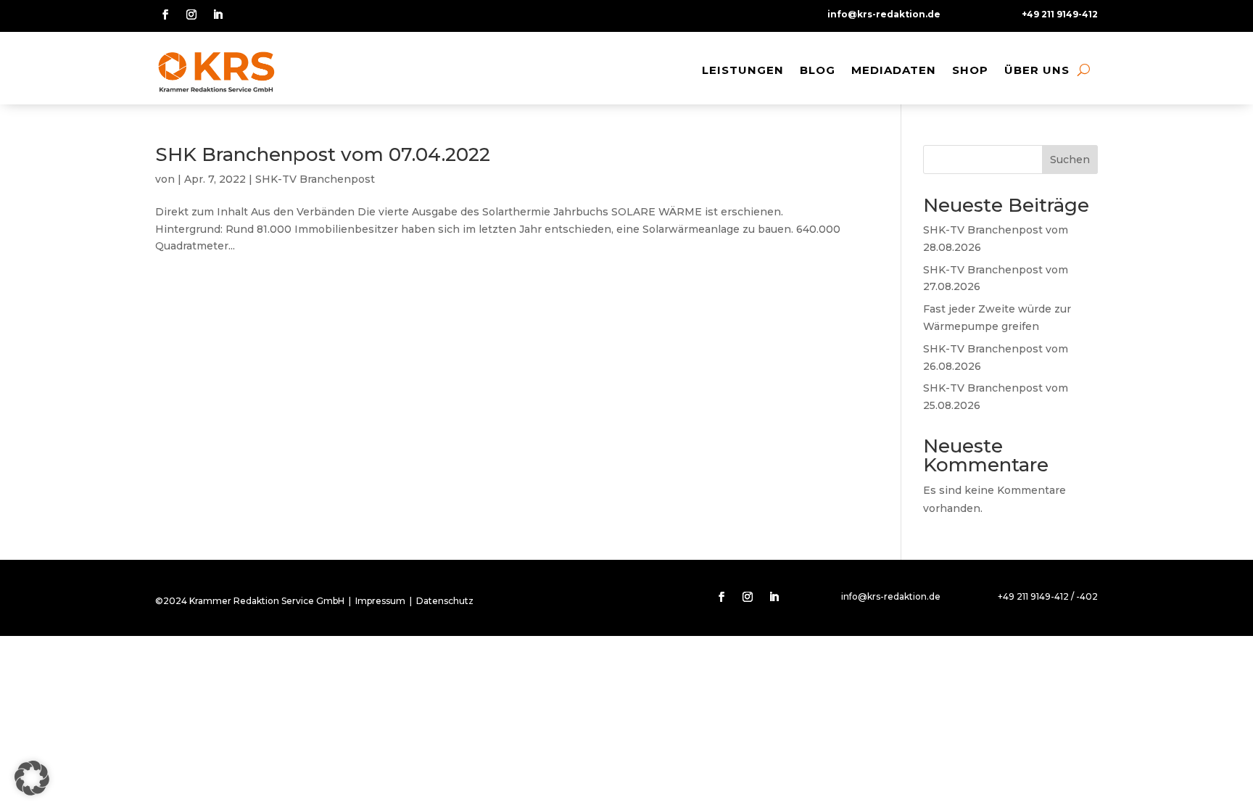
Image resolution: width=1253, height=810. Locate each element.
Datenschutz (445, 600)
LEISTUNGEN (743, 70)
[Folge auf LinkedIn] (217, 14)
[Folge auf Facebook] (165, 14)
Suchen (1070, 159)
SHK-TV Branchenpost (315, 179)
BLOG (817, 70)
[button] (32, 778)
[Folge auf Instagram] (191, 14)
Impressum (380, 600)
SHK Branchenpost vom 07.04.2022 (322, 154)
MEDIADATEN (893, 70)
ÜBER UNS (1037, 70)
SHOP (970, 70)
